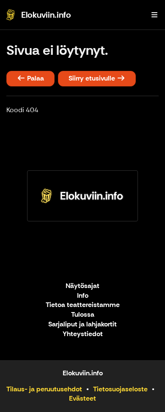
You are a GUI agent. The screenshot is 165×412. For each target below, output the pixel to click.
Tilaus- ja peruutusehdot (44, 389)
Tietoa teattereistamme (83, 305)
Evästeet (82, 398)
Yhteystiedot (83, 334)
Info (82, 296)
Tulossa (82, 315)
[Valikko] (154, 15)
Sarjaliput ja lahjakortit (82, 324)
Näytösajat (82, 286)
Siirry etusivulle (93, 78)
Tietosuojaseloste (120, 389)
